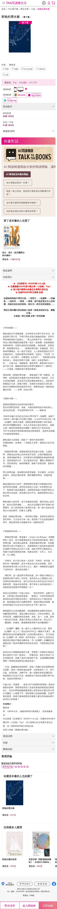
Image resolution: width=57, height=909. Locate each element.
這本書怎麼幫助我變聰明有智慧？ (22, 202)
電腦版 (25, 895)
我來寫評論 (7, 766)
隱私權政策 (45, 891)
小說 (33, 8)
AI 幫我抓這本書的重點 (17, 174)
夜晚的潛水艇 (8, 808)
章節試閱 (7, 736)
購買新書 (8, 114)
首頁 (3, 8)
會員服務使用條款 (33, 891)
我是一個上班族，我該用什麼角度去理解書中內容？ (28, 193)
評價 (6, 69)
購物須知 (7, 749)
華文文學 (24, 8)
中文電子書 (13, 8)
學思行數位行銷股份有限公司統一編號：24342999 (23, 889)
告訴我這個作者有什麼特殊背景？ (22, 211)
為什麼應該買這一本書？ (18, 182)
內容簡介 (7, 277)
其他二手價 (8, 123)
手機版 (31, 895)
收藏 (16, 69)
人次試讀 (28, 69)
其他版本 (7, 106)
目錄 (5, 742)
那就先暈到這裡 (9, 859)
